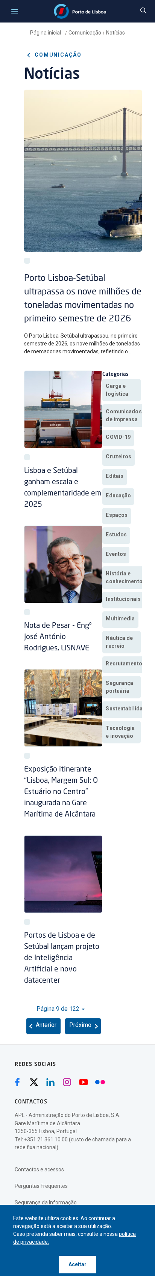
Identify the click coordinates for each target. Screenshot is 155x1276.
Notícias (115, 33)
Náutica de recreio (119, 642)
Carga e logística (117, 390)
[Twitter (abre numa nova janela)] (34, 1082)
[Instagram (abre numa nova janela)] (67, 1082)
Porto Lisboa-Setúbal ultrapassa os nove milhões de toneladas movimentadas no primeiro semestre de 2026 (82, 299)
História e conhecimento (124, 577)
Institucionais (123, 599)
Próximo (80, 1024)
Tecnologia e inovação (120, 732)
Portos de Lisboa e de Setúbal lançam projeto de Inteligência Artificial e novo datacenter (61, 958)
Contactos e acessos (39, 1169)
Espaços (117, 515)
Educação (118, 495)
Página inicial (46, 33)
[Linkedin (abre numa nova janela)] (50, 1082)
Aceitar (77, 1264)
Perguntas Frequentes (41, 1186)
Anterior (46, 1024)
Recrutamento (124, 664)
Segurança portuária (119, 687)
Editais (114, 476)
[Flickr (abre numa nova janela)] (100, 1082)
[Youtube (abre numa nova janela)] (83, 1082)
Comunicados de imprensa (123, 415)
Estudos (116, 534)
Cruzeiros (118, 456)
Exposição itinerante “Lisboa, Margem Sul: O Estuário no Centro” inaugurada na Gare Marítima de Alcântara (61, 792)
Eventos (116, 554)
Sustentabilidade (127, 709)
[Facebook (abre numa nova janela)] (17, 1082)
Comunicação (84, 33)
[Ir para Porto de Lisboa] (80, 11)
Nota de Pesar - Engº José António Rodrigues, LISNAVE (57, 637)
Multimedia (120, 618)
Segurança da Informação (46, 1202)
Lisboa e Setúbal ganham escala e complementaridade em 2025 (62, 488)
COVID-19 (118, 437)
